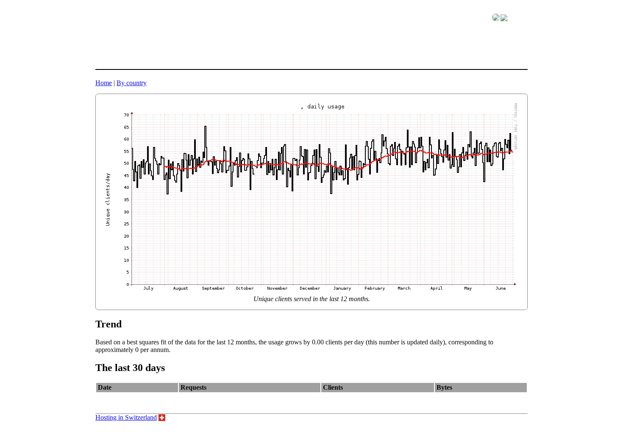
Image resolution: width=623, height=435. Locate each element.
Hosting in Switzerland (126, 417)
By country (132, 82)
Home (103, 82)
